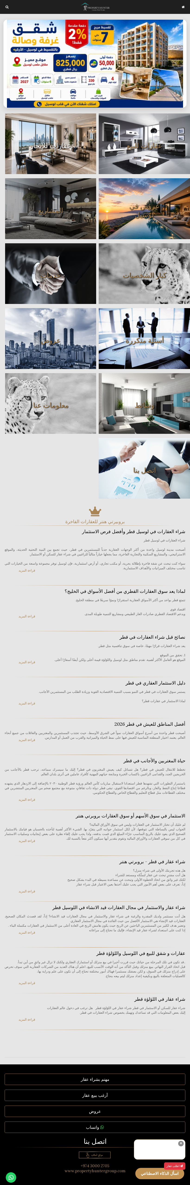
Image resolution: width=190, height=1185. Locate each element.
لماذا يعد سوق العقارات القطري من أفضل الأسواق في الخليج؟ (125, 591)
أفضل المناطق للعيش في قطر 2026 (149, 724)
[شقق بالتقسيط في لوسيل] (95, 64)
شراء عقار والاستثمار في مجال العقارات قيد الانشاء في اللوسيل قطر (118, 907)
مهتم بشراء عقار (95, 1079)
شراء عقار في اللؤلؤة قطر (159, 999)
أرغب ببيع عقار (95, 1095)
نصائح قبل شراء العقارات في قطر (152, 637)
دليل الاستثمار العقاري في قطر (155, 683)
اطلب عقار (173, 1166)
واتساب (93, 1127)
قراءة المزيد (27, 570)
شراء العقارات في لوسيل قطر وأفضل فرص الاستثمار (133, 531)
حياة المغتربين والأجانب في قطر (153, 760)
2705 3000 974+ (95, 1165)
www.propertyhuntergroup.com (95, 1170)
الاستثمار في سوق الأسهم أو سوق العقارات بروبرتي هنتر (130, 816)
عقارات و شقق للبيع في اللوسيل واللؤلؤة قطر (140, 953)
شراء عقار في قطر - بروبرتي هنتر (152, 861)
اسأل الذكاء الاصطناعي (160, 1173)
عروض (95, 1111)
